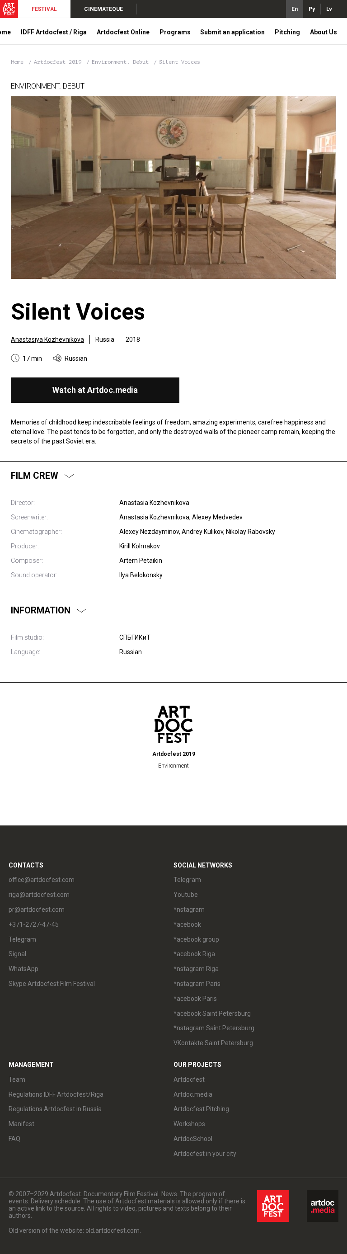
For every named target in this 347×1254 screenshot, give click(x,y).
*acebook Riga (194, 953)
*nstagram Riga (196, 968)
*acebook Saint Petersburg (212, 1013)
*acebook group (196, 939)
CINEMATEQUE (103, 9)
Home (17, 62)
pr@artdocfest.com (37, 909)
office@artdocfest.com (42, 879)
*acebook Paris (195, 998)
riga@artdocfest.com (39, 894)
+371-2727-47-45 (34, 924)
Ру (312, 9)
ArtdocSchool (193, 1138)
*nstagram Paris (197, 983)
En (294, 9)
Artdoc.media (193, 1094)
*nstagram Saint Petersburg (214, 1028)
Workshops (189, 1123)
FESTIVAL (44, 9)
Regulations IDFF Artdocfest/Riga (56, 1094)
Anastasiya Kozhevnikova (47, 339)
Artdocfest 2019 (59, 62)
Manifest (21, 1123)
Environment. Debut (122, 62)
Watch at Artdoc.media (95, 390)
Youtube (186, 894)
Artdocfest (189, 1079)
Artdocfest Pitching (201, 1109)
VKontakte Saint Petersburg (213, 1043)
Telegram (187, 879)
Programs (175, 32)
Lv (329, 9)
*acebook (187, 924)
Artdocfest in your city (205, 1153)
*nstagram (189, 909)
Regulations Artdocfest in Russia (55, 1109)
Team (17, 1079)
